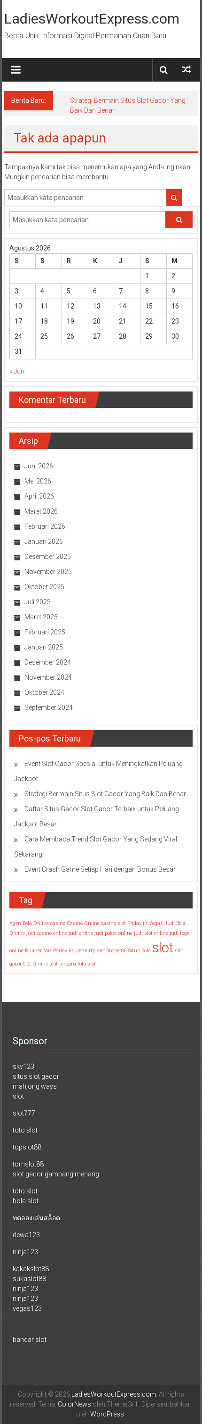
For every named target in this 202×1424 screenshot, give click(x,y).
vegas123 (27, 1308)
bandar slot (30, 1339)
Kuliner (33, 951)
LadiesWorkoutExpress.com (91, 18)
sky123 (23, 1066)
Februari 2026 (44, 526)
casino (57, 923)
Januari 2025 (43, 647)
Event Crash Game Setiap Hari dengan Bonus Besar (100, 869)
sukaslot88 (29, 1278)
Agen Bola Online (29, 923)
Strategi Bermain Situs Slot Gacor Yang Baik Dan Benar (105, 794)
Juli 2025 (37, 602)
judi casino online (46, 933)
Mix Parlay (55, 951)
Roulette (78, 951)
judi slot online (151, 933)
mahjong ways (35, 1086)
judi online (81, 933)
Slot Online (35, 964)
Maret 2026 (41, 511)
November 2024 (48, 677)
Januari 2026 (43, 541)
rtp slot (97, 951)
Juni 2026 (38, 466)
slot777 (24, 1113)
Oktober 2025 (44, 587)
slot (162, 948)
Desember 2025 (47, 556)
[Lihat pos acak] (186, 70)
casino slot (113, 923)
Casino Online (83, 923)
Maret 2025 (41, 617)
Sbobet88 (117, 951)
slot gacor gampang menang (56, 1174)
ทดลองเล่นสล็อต (36, 1218)
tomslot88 (28, 1164)
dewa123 (26, 1235)
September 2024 (48, 707)
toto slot (87, 964)
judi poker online (113, 933)
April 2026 (39, 496)
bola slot (26, 1201)
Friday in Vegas (145, 923)
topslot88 (27, 1147)
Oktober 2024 (44, 692)
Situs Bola (139, 951)
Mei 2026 (37, 481)
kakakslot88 (31, 1269)
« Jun (16, 371)
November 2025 (48, 571)
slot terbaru (62, 964)
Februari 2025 (44, 632)
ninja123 (25, 1252)
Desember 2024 (47, 662)
